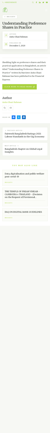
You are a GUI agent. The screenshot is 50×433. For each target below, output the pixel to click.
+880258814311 (10, 2)
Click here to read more (18, 87)
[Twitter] (43, 2)
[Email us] (10, 107)
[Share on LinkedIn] (24, 117)
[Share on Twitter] (19, 117)
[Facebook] (36, 2)
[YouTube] (47, 2)
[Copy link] (4, 107)
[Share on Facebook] (13, 117)
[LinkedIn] (40, 2)
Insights (11, 17)
